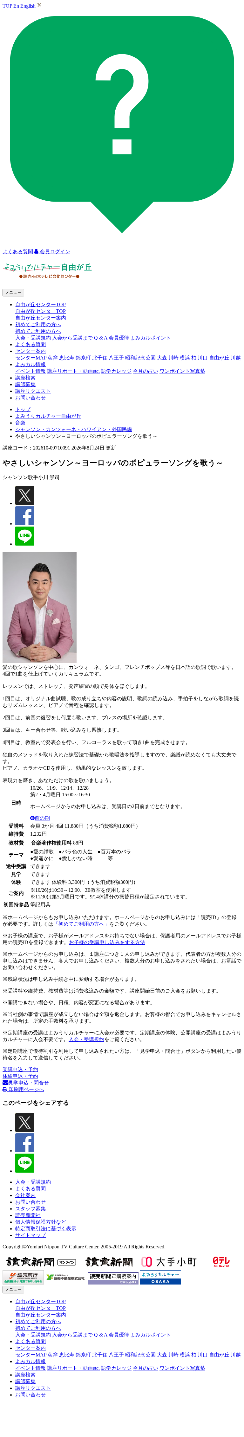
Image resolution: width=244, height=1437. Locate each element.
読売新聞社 (28, 1215)
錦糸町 (83, 357)
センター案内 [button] (30, 351)
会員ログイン (54, 251)
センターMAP (30, 357)
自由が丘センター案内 (40, 317)
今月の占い (145, 371)
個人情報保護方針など (40, 1222)
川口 (203, 357)
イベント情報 (30, 371)
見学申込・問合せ (28, 1082)
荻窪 (53, 357)
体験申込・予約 (20, 1076)
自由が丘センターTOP (40, 311)
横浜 (185, 357)
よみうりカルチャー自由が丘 (48, 416)
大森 (162, 357)
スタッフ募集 (30, 1208)
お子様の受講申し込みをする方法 (107, 942)
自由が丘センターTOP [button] (40, 304)
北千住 (99, 357)
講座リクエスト (33, 391)
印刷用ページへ (25, 1089)
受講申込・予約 (20, 1069)
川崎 (173, 357)
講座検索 (25, 377)
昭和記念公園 (140, 357)
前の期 (42, 818)
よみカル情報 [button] (30, 364)
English (28, 6)
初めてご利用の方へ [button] (38, 324)
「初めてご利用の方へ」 (81, 924)
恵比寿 (66, 357)
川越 (236, 357)
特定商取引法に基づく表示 (45, 1228)
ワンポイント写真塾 (182, 371)
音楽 (20, 422)
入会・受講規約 (33, 337)
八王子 (116, 357)
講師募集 (25, 384)
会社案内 (25, 1195)
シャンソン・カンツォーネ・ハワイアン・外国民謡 (73, 429)
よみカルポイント (150, 337)
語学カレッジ (116, 371)
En (16, 6)
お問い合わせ (30, 397)
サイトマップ (30, 1235)
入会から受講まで (72, 337)
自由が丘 (219, 357)
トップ (22, 409)
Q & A (100, 337)
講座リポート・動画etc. (73, 371)
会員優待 (119, 337)
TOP (7, 6)
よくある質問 (30, 344)
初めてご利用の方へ (38, 331)
